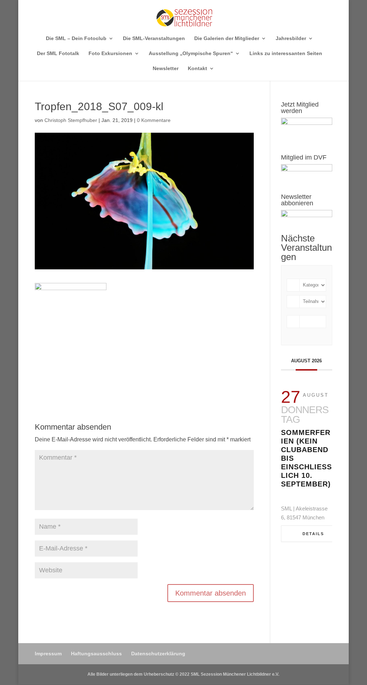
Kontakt (197, 68)
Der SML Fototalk (58, 53)
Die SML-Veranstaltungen (154, 38)
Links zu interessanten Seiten (285, 53)
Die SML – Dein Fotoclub (76, 38)
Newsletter (165, 68)
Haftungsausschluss (96, 653)
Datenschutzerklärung (158, 653)
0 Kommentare (154, 120)
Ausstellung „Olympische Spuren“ (191, 53)
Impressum (48, 653)
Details (313, 534)
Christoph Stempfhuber (70, 120)
